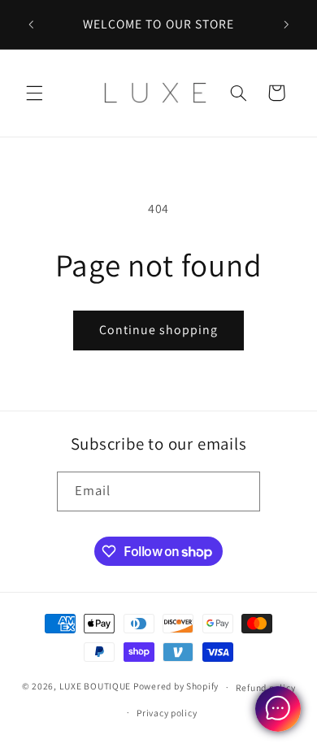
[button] (34, 92)
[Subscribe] (240, 491)
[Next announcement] (286, 24)
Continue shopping (159, 329)
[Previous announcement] (31, 24)
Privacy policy (167, 713)
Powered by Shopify (176, 687)
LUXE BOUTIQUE (95, 687)
